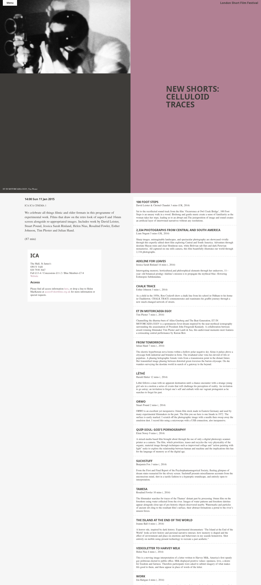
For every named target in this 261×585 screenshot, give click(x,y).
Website (34, 276)
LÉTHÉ (140, 373)
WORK (140, 576)
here (66, 288)
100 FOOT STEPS (147, 202)
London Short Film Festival (239, 3)
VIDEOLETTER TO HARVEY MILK (158, 548)
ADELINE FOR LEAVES (151, 261)
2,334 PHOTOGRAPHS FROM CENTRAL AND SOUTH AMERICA (178, 230)
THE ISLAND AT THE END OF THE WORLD (164, 520)
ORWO (141, 402)
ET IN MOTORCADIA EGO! (154, 311)
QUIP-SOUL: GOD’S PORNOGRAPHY (161, 430)
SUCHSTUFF (144, 461)
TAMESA (141, 489)
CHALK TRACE (145, 286)
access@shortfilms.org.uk (57, 291)
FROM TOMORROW (149, 342)
